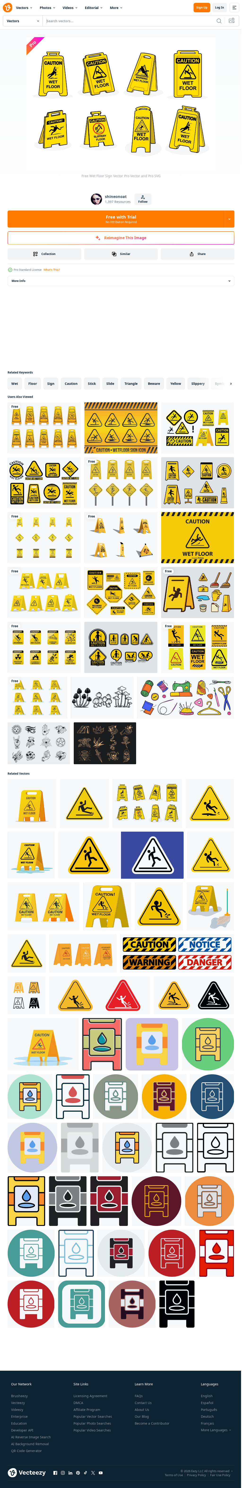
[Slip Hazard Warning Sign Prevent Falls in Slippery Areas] (194, 995)
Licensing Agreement (90, 1396)
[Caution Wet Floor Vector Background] (197, 537)
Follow (141, 202)
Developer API (22, 1430)
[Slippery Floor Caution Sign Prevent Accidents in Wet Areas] (99, 995)
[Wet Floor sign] (84, 803)
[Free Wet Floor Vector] (44, 427)
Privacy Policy (193, 1475)
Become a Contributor (151, 1423)
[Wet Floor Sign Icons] (197, 592)
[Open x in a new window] (93, 1473)
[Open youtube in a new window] (101, 1473)
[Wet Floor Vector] (197, 647)
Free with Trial (119, 219)
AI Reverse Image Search (30, 1437)
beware (154, 383)
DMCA (78, 1402)
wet (14, 383)
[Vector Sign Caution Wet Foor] (197, 482)
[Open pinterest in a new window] (78, 1473)
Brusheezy (19, 1396)
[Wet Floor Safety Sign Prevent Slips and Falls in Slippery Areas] (27, 953)
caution (71, 383)
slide (110, 383)
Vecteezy (17, 1402)
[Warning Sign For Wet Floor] (120, 482)
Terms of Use (170, 1475)
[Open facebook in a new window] (55, 1473)
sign (50, 383)
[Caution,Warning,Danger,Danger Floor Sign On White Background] (177, 953)
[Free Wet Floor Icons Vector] (44, 482)
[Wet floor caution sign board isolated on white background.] (32, 803)
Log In (216, 7)
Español (204, 1402)
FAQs (138, 1396)
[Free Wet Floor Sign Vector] (120, 592)
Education (18, 1423)
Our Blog (141, 1416)
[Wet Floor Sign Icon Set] (120, 427)
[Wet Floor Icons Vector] (120, 647)
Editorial (92, 7)
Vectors (22, 7)
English (204, 1396)
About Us (141, 1409)
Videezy (17, 1409)
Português (206, 1409)
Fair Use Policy (217, 1475)
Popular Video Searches (91, 1430)
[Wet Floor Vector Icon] (102, 1044)
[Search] (215, 21)
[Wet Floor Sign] (44, 537)
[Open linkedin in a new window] (70, 1473)
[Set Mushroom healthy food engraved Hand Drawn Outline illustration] (102, 698)
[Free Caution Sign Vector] (44, 647)
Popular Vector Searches (92, 1416)
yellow (175, 383)
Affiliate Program (86, 1409)
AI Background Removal (29, 1444)
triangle (131, 383)
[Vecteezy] (7, 7)
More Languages (211, 1430)
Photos (45, 7)
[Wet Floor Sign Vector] (197, 427)
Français (204, 1423)
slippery (198, 383)
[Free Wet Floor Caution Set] (37, 698)
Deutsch (204, 1416)
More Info (18, 281)
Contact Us (142, 1402)
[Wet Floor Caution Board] (44, 592)
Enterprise (19, 1416)
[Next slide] (223, 383)
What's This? (51, 270)
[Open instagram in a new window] (63, 1473)
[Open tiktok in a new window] (85, 1473)
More (114, 7)
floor (32, 383)
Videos (68, 7)
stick (92, 383)
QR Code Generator (26, 1450)
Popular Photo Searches (92, 1423)
